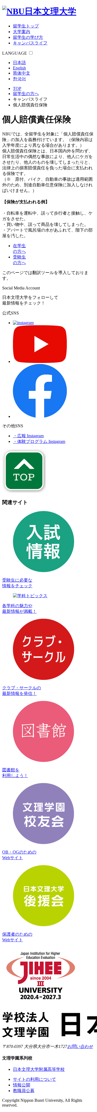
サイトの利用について (34, 1079)
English (19, 68)
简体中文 (21, 73)
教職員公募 (23, 1090)
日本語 (19, 62)
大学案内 (21, 31)
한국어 (19, 78)
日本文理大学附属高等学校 (39, 1069)
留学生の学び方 (28, 37)
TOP (17, 88)
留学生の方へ (26, 93)
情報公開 (21, 1085)
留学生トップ (26, 26)
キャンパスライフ (30, 43)
